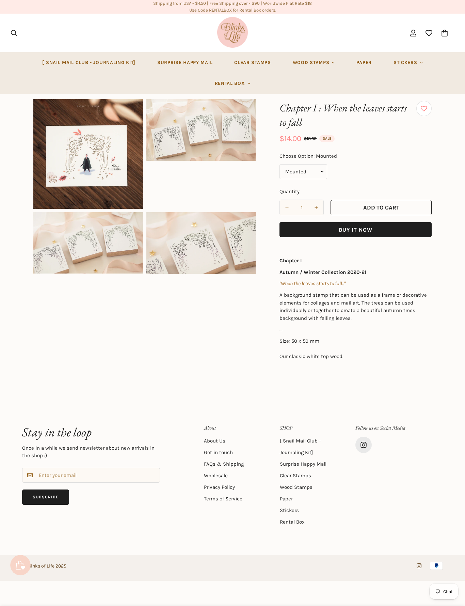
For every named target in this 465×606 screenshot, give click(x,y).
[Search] (14, 33)
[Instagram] (363, 445)
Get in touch (218, 452)
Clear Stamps (252, 62)
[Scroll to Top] (452, 569)
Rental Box (230, 83)
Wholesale (216, 475)
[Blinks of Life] (232, 33)
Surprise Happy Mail (184, 62)
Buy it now (355, 230)
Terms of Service (223, 499)
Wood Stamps (311, 62)
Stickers (405, 62)
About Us (214, 441)
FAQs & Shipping (224, 464)
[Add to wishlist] (424, 108)
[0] (444, 33)
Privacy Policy (219, 487)
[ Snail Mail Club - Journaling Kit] (88, 62)
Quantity (289, 191)
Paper (364, 62)
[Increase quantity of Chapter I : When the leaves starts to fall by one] (316, 207)
